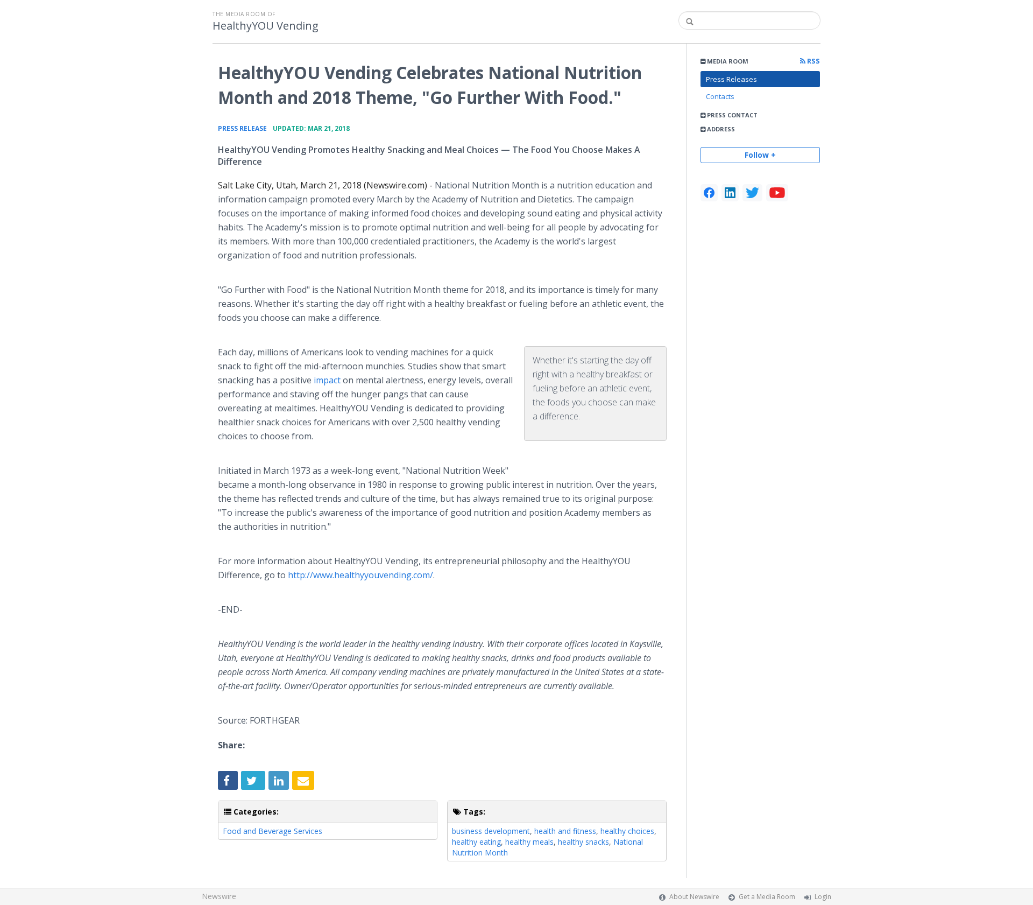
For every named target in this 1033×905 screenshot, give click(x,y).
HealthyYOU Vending (266, 26)
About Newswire (694, 896)
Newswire (219, 896)
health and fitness (565, 831)
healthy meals (529, 842)
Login (823, 896)
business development (491, 831)
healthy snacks (583, 842)
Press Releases (731, 79)
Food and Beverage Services (272, 831)
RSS (812, 61)
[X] (752, 192)
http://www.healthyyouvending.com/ (360, 575)
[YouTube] (777, 192)
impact (327, 380)
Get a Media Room (767, 896)
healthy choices (627, 831)
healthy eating (476, 842)
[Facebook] (709, 192)
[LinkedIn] (730, 192)
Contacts (720, 96)
